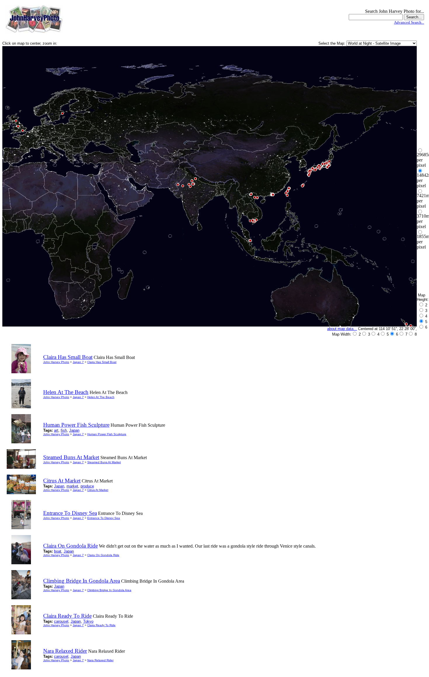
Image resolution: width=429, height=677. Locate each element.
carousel (61, 621)
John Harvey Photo (56, 362)
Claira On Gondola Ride (103, 555)
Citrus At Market (97, 490)
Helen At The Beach (100, 397)
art (56, 430)
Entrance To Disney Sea (103, 518)
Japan (74, 430)
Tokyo (88, 621)
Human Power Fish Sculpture (106, 434)
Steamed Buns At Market (104, 462)
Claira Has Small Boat (101, 362)
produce (87, 486)
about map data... (342, 329)
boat (57, 551)
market (72, 486)
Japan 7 (78, 362)
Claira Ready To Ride (101, 625)
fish (64, 430)
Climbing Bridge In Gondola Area (109, 590)
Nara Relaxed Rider (100, 660)
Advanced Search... (409, 22)
